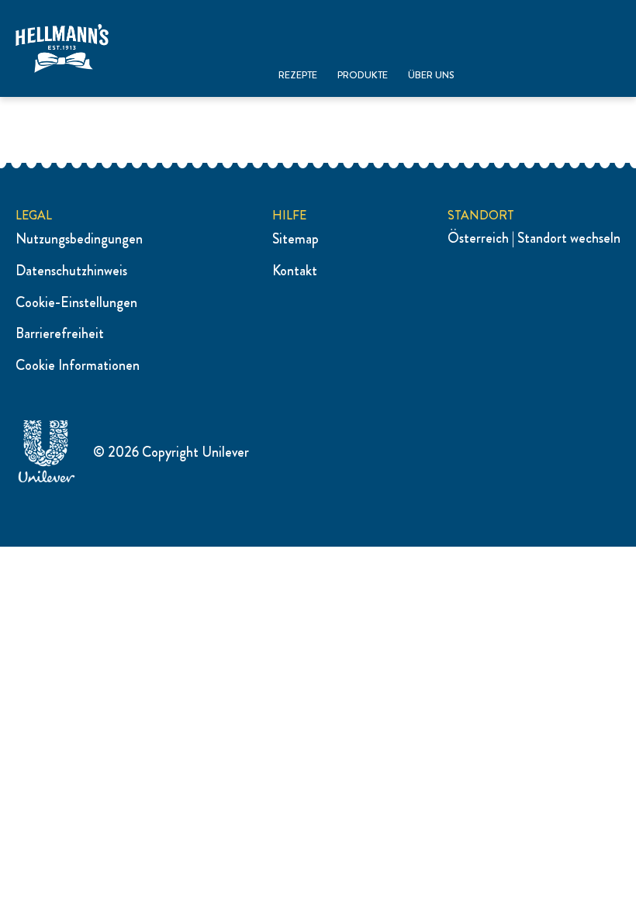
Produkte (362, 75)
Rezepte (297, 75)
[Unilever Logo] (47, 480)
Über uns (431, 75)
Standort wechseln (568, 238)
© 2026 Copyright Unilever (171, 452)
